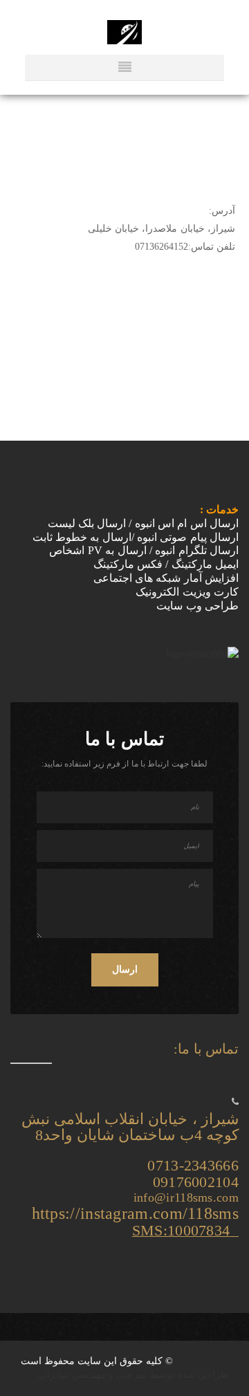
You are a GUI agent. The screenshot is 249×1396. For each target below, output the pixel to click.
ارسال (125, 969)
